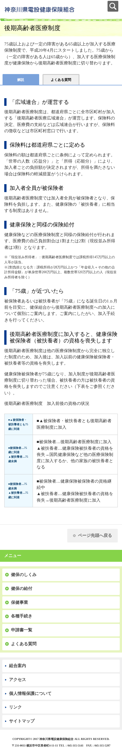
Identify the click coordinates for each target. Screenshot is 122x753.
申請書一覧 (21, 630)
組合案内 (17, 665)
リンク (15, 707)
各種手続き (21, 616)
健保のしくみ (24, 574)
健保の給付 (21, 588)
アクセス (17, 679)
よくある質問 (24, 643)
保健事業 (19, 602)
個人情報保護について (30, 693)
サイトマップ (22, 721)
